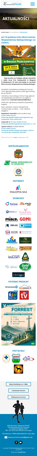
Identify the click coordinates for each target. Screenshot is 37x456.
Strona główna (14, 32)
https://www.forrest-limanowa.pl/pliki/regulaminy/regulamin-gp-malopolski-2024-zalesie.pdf (17, 117)
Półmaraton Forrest (18, 397)
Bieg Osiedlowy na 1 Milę (18, 384)
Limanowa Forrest (18, 391)
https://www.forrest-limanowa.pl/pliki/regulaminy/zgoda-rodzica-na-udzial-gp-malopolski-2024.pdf (17, 130)
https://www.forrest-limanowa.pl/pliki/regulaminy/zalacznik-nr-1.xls (18, 123)
